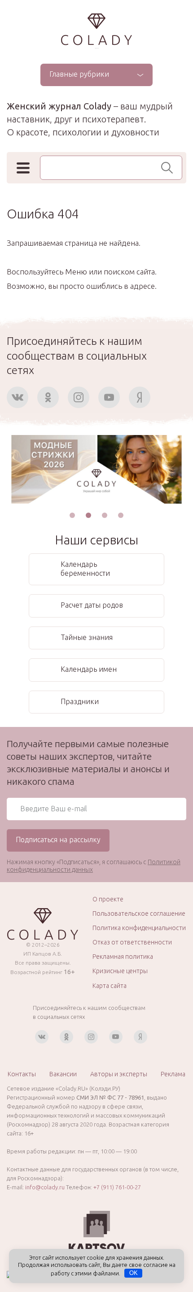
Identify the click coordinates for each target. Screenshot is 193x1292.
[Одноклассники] (48, 397)
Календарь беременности (85, 568)
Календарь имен (89, 669)
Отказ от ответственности (132, 942)
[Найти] (169, 168)
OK (133, 1273)
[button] (72, 515)
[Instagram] (78, 397)
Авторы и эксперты (118, 1074)
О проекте (107, 899)
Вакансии (63, 1074)
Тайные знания (87, 637)
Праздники (80, 701)
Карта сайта (109, 985)
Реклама (173, 1074)
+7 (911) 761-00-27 (117, 1187)
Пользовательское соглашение (138, 913)
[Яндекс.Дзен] (139, 397)
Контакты (22, 1074)
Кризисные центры (120, 970)
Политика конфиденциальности (139, 927)
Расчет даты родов (92, 605)
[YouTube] (109, 397)
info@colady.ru (45, 1187)
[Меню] (23, 168)
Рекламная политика (122, 956)
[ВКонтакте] (17, 397)
